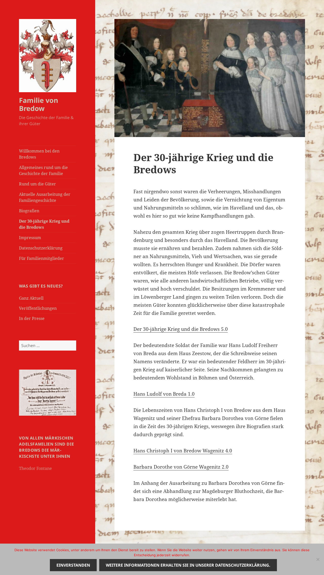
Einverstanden (73, 565)
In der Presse (32, 318)
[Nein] (317, 559)
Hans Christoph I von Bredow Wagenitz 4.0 (182, 450)
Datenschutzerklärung (41, 248)
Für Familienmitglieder (41, 258)
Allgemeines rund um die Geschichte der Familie (43, 170)
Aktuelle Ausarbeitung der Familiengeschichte (44, 197)
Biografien (29, 211)
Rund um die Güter (37, 184)
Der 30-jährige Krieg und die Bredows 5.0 (180, 329)
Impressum (30, 237)
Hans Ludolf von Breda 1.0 (164, 394)
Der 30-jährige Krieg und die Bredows (44, 224)
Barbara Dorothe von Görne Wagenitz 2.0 (181, 467)
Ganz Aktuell (31, 298)
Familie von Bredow (38, 104)
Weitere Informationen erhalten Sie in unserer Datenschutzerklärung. (188, 565)
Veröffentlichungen (38, 308)
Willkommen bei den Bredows (39, 154)
